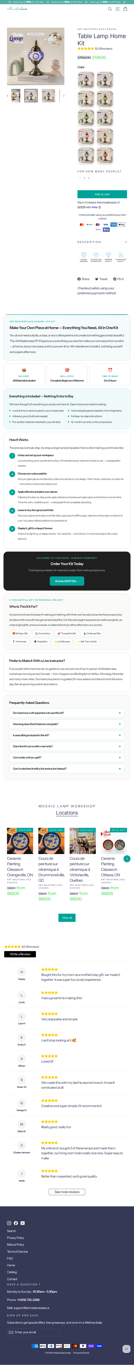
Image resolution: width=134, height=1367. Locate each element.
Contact (12, 1279)
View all (67, 917)
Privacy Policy (15, 1238)
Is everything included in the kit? (67, 735)
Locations (67, 813)
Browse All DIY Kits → (67, 581)
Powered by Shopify (81, 1352)
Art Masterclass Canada (97, 29)
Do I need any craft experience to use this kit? (67, 713)
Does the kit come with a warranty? (67, 746)
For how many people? (99, 171)
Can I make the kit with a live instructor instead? (67, 768)
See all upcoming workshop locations (35, 684)
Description (89, 242)
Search (11, 1231)
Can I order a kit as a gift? (67, 757)
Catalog (12, 1272)
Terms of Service (17, 1251)
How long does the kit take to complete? (67, 724)
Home (11, 1265)
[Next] (127, 858)
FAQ (10, 1258)
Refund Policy (15, 1244)
